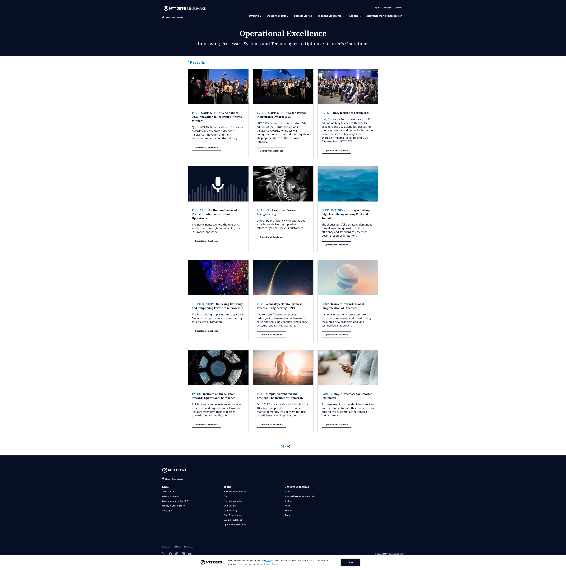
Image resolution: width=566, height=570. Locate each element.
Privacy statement (171, 496)
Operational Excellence (206, 147)
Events (288, 515)
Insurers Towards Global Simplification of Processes (343, 306)
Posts (287, 505)
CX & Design (230, 505)
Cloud (226, 496)
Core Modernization (233, 501)
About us (377, 7)
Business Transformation (236, 491)
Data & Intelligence (233, 515)
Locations (166, 546)
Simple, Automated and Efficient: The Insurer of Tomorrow (280, 396)
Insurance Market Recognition (384, 15)
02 (288, 446)
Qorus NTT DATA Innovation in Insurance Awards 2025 (282, 115)
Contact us (387, 7)
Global (175, 17)
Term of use (168, 491)
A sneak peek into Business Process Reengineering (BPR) (279, 306)
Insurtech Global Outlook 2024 (300, 496)
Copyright (167, 510)
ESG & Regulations (233, 519)
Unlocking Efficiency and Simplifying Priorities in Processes (217, 306)
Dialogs (288, 501)
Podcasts (289, 510)
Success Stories (303, 15)
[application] (283, 562)
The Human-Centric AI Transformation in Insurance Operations (214, 214)
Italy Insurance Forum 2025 (346, 113)
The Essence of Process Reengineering (276, 212)
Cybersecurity (230, 510)
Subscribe (398, 7)
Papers (288, 491)
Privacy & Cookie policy (173, 505)
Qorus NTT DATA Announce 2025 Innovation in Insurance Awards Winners (217, 116)
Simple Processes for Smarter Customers (347, 396)
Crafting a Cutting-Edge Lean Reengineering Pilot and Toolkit (346, 214)
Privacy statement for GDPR (175, 501)
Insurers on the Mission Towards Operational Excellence (213, 396)
